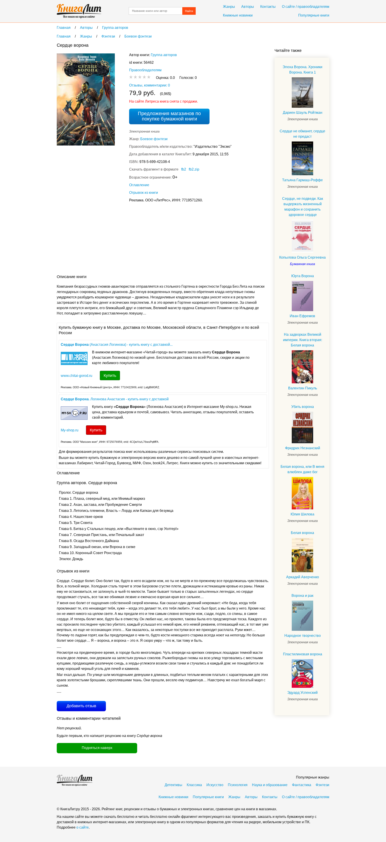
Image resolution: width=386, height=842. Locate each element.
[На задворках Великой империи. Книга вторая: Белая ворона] (302, 367)
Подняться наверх (97, 748)
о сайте (82, 827)
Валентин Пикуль (302, 388)
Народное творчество (302, 635)
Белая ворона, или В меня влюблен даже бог (302, 469)
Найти (189, 11)
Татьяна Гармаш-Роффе (302, 180)
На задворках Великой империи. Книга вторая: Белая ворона (302, 340)
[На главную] (79, 11)
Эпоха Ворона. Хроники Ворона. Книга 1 (302, 69)
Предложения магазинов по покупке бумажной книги (169, 116)
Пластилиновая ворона (302, 654)
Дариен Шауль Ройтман (302, 112)
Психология (238, 785)
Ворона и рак (302, 595)
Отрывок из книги (143, 192)
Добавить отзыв (81, 706)
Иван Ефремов (302, 316)
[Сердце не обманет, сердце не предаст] (302, 158)
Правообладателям (145, 70)
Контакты (268, 6)
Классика (194, 785)
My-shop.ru (69, 430)
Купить (110, 375)
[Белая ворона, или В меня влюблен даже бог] (302, 493)
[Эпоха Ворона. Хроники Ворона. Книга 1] (302, 92)
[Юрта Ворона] (302, 296)
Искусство (214, 785)
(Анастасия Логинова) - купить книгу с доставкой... (117, 344)
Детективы (173, 785)
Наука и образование (269, 785)
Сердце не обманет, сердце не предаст (302, 133)
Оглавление (139, 185)
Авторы (247, 6)
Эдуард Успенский (302, 692)
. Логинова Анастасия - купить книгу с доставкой (115, 399)
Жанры (229, 6)
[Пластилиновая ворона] (302, 673)
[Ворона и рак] (302, 616)
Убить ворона (302, 407)
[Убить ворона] (302, 427)
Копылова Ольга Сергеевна (302, 257)
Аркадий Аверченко (302, 577)
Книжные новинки (238, 15)
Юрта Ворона (302, 276)
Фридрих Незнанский (302, 448)
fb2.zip (194, 169)
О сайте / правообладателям (305, 6)
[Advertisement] (138, 239)
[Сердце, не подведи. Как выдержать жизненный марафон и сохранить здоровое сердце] (302, 236)
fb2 (183, 169)
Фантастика (301, 785)
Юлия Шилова (302, 514)
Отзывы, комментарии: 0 (149, 85)
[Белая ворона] (302, 555)
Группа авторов (164, 55)
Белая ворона (302, 533)
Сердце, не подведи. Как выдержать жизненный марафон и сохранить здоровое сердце (302, 207)
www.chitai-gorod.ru (76, 376)
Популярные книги (313, 15)
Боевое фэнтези (154, 139)
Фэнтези (322, 785)
